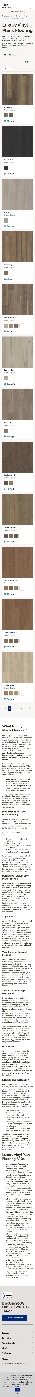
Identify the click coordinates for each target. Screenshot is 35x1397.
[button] (9, 68)
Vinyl (25, 16)
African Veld (8, 160)
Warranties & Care (9, 1343)
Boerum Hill (8, 370)
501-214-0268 (6, 8)
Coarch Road (9, 685)
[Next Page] (29, 708)
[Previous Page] (5, 708)
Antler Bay (8, 265)
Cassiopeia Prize (10, 475)
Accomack (8, 107)
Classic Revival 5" (10, 633)
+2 (21, 325)
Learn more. (14, 1386)
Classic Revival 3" (11, 580)
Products (5, 1333)
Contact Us (6, 1353)
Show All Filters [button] (10, 55)
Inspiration (6, 1338)
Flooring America (7, 16)
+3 (21, 588)
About (4, 1348)
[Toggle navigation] (31, 8)
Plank (5, 68)
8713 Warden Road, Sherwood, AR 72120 (14, 1363)
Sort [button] (26, 62)
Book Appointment (15, 1318)
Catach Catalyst (10, 528)
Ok (17, 1390)
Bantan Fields (9, 317)
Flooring (18, 16)
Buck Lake (8, 422)
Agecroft (7, 212)
